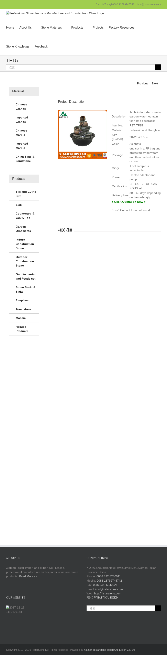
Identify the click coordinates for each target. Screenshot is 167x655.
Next (155, 83)
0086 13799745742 (109, 580)
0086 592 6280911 (109, 576)
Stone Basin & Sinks (25, 289)
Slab (19, 204)
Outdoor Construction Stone (25, 261)
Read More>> (28, 576)
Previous (142, 83)
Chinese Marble (21, 132)
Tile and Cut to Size (26, 194)
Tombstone (23, 309)
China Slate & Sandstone (25, 159)
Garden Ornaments (23, 228)
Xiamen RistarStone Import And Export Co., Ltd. (110, 649)
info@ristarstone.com (149, 4)
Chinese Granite (21, 106)
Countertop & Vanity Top (25, 215)
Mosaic (21, 318)
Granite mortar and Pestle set (26, 276)
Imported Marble (22, 145)
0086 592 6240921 (105, 584)
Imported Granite (22, 119)
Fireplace (22, 300)
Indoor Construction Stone (25, 244)
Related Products (22, 329)
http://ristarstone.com (107, 593)
